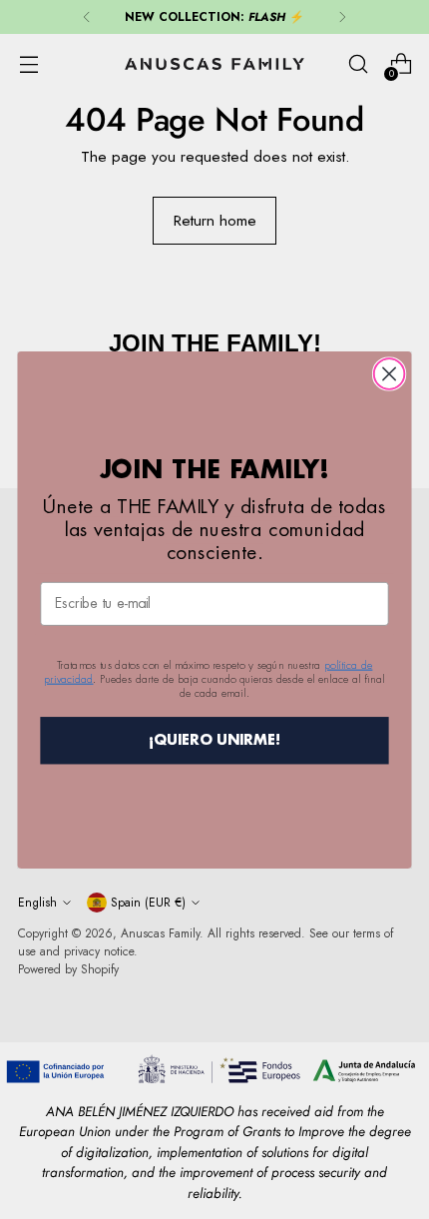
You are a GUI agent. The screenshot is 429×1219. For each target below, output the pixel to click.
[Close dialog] (389, 373)
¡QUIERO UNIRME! (215, 740)
